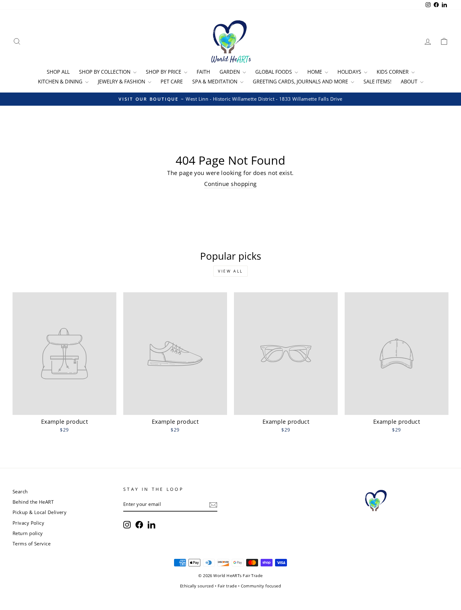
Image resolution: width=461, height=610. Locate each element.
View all (230, 271)
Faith (203, 71)
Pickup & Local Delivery (39, 512)
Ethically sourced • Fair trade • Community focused (230, 586)
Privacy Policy (28, 523)
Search (20, 491)
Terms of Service (31, 543)
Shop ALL (58, 71)
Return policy (28, 533)
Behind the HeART (33, 502)
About (410, 81)
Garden (230, 71)
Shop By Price (164, 71)
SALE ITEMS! (377, 81)
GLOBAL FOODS (274, 71)
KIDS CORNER (393, 71)
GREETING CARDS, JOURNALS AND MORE (301, 81)
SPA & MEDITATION (215, 81)
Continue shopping (230, 184)
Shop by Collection (105, 71)
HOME (315, 71)
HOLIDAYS (350, 71)
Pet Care (172, 81)
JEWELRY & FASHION (122, 81)
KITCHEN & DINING (61, 81)
